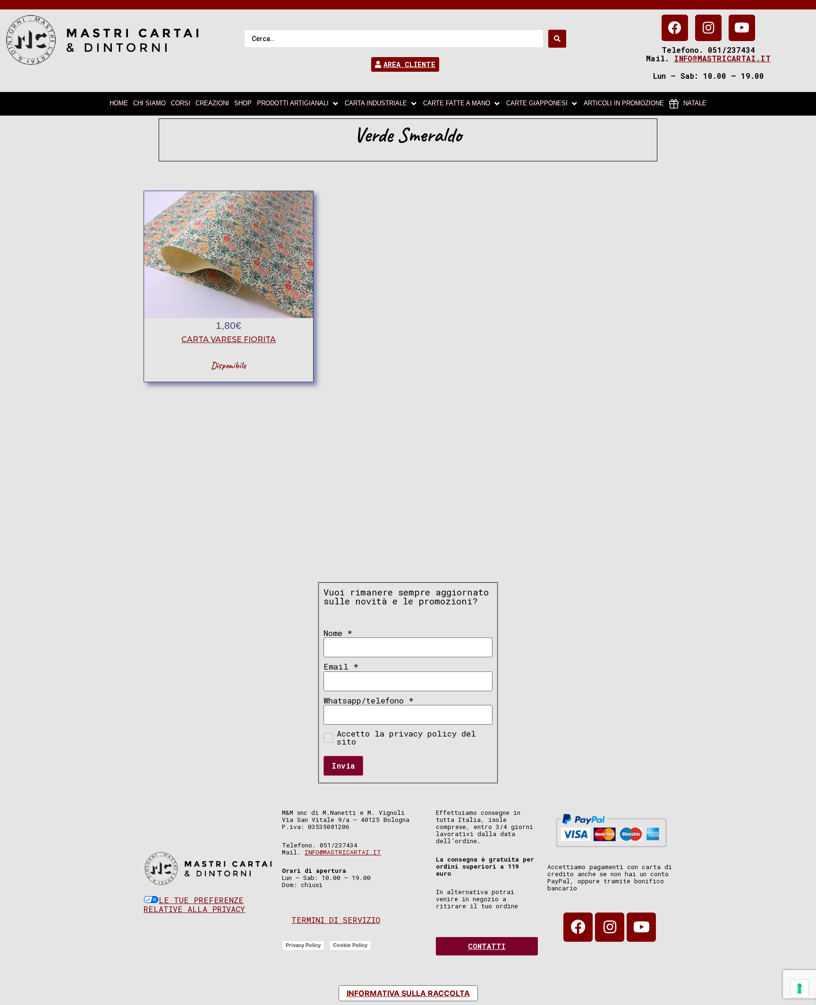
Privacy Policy (303, 945)
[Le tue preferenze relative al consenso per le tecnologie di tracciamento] (799, 988)
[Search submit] (557, 39)
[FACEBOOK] (675, 28)
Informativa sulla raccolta (408, 993)
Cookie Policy (350, 945)
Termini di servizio (335, 919)
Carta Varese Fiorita (228, 339)
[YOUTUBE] (742, 28)
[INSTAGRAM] (708, 28)
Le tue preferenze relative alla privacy (194, 905)
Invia (343, 765)
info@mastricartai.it (722, 58)
